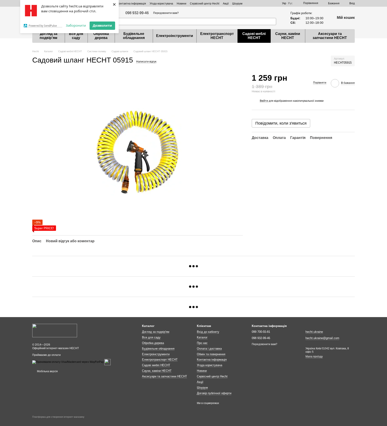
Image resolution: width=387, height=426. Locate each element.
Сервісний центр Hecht (204, 3)
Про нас (202, 343)
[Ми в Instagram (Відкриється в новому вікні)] (270, 3)
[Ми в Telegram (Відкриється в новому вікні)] (259, 3)
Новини (181, 3)
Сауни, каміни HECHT (287, 36)
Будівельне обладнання (134, 36)
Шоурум (237, 3)
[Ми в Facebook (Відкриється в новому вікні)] (265, 3)
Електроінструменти (174, 36)
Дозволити (102, 25)
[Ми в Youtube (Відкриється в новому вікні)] (275, 3)
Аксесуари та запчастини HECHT (330, 36)
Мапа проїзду (314, 356)
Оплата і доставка (209, 348)
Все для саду (76, 36)
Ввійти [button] (264, 100)
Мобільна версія (47, 371)
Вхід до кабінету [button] (208, 331)
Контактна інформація (131, 3)
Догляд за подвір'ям (48, 36)
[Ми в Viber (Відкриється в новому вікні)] (254, 3)
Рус (290, 3)
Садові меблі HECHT (254, 36)
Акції (226, 3)
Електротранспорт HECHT (217, 36)
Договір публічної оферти (214, 393)
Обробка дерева (101, 36)
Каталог (202, 337)
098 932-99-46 (137, 13)
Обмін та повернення (211, 354)
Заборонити (76, 25)
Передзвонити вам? (166, 13)
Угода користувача (161, 3)
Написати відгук (146, 61)
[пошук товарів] (272, 21)
